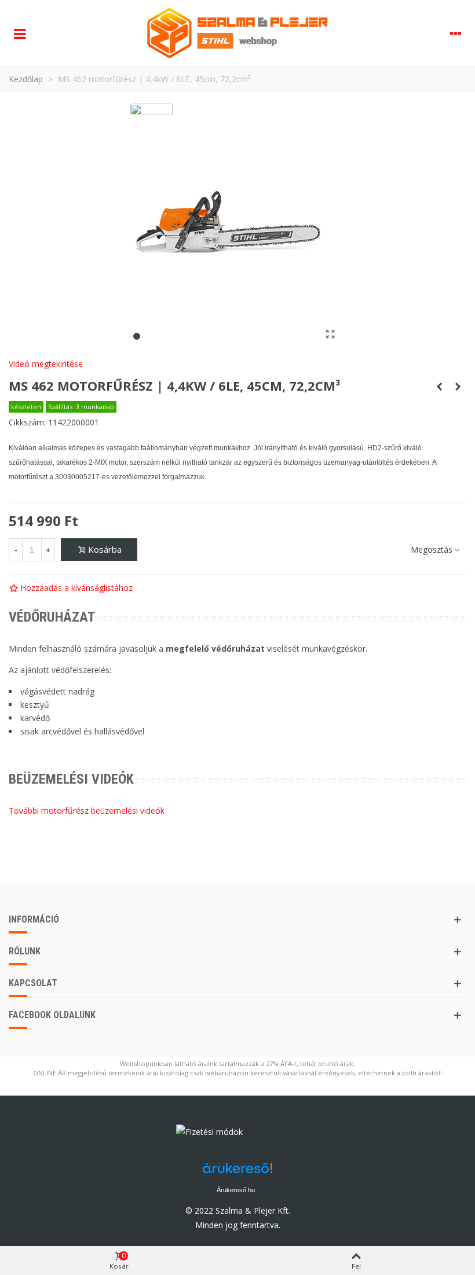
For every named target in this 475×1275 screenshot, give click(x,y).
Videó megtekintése (46, 363)
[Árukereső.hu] (272, 1134)
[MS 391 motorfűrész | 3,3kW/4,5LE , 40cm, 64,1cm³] (439, 386)
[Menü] (20, 33)
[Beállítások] (455, 33)
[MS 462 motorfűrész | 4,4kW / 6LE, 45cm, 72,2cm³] (330, 334)
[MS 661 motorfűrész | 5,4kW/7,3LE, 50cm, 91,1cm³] (457, 386)
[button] (136, 336)
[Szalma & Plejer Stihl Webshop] (237, 33)
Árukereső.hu (236, 1189)
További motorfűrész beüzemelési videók (87, 810)
